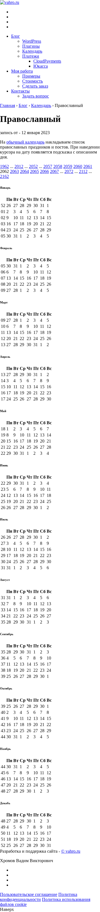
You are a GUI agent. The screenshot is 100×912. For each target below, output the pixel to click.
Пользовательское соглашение (28, 894)
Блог (15, 36)
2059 (67, 166)
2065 (34, 171)
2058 (57, 166)
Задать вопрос (35, 96)
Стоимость (32, 81)
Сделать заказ (35, 86)
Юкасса (40, 66)
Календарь (32, 51)
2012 (18, 166)
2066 (44, 171)
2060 (77, 166)
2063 (14, 171)
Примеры (31, 76)
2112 (83, 171)
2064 (24, 171)
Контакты (20, 91)
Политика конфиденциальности (38, 897)
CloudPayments (47, 61)
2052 (33, 166)
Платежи (30, 56)
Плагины (31, 46)
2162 (4, 176)
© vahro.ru (70, 851)
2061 (87, 166)
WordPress (31, 41)
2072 (68, 171)
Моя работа (22, 71)
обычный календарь (25, 142)
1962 (4, 166)
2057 (47, 166)
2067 (54, 171)
